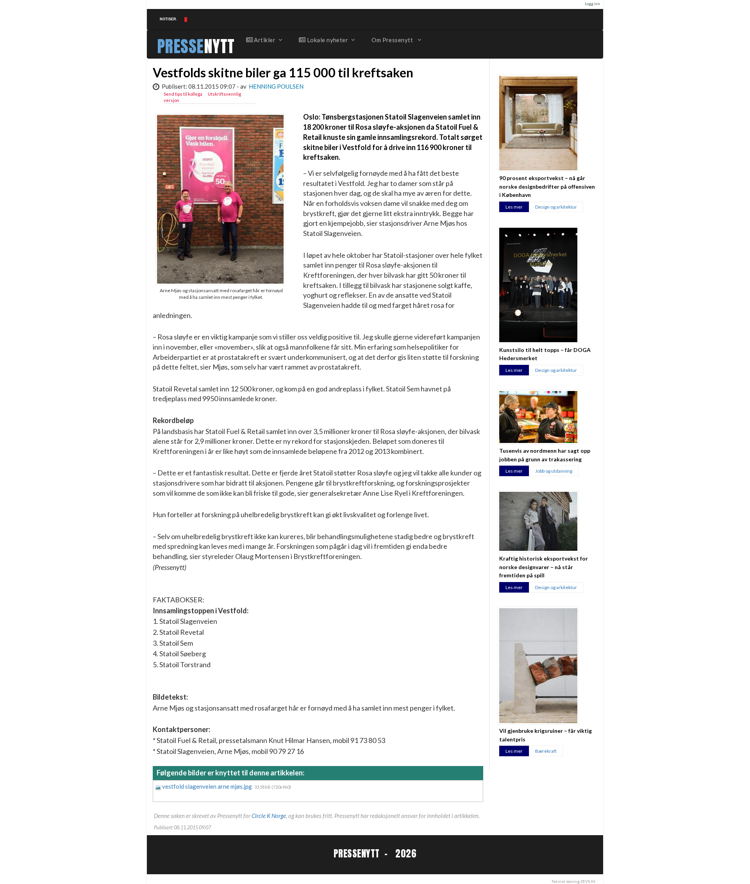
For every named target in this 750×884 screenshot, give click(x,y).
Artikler (264, 39)
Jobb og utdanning (553, 471)
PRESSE (180, 46)
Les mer (514, 207)
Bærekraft (546, 751)
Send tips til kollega (183, 93)
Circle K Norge (269, 815)
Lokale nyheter (326, 39)
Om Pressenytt (392, 39)
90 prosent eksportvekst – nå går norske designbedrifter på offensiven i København (547, 186)
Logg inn (592, 3)
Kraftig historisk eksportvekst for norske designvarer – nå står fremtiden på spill (543, 567)
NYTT (219, 46)
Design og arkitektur (556, 207)
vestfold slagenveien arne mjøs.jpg (207, 786)
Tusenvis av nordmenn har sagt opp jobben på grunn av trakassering (544, 454)
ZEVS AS (587, 881)
